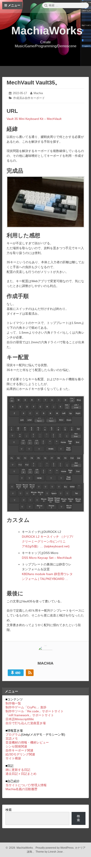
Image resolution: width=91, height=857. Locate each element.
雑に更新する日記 (18, 769)
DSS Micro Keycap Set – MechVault (47, 557)
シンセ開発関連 (16, 746)
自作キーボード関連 (19, 750)
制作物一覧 (13, 703)
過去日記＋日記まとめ (21, 773)
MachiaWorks (47, 30)
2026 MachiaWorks (20, 847)
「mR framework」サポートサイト (30, 715)
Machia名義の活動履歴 (21, 789)
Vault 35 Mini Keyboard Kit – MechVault (34, 119)
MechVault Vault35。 (34, 82)
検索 (9, 809)
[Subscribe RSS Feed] (30, 672)
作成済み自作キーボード (29, 98)
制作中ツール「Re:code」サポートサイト (35, 711)
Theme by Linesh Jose (49, 851)
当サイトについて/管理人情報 (26, 785)
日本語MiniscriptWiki (20, 719)
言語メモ (12, 738)
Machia (38, 93)
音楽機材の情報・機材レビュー (27, 742)
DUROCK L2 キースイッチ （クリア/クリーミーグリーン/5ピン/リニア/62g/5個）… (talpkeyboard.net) (47, 541)
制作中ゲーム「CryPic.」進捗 (26, 707)
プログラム (13, 734)
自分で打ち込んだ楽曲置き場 (26, 723)
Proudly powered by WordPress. (55, 847)
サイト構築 (13, 758)
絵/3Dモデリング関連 (20, 754)
